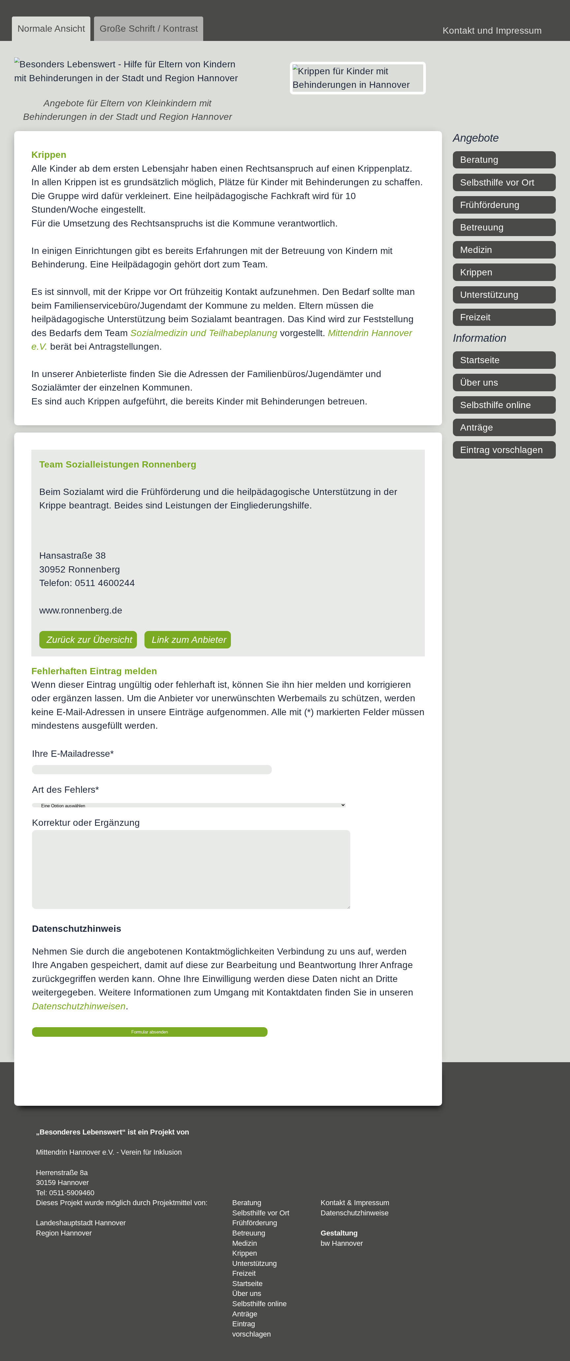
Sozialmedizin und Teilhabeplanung (203, 333)
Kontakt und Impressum (492, 30)
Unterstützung (489, 295)
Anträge (476, 427)
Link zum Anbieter (189, 640)
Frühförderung (490, 205)
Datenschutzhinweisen (79, 1006)
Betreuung (482, 227)
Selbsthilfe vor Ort (497, 182)
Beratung (479, 160)
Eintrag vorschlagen (501, 450)
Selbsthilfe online (495, 405)
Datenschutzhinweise (355, 1213)
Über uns (479, 382)
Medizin (476, 250)
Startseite (480, 360)
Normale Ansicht (51, 28)
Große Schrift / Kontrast (149, 28)
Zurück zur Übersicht (89, 640)
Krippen (476, 272)
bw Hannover (342, 1243)
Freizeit (475, 317)
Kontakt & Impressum (355, 1203)
